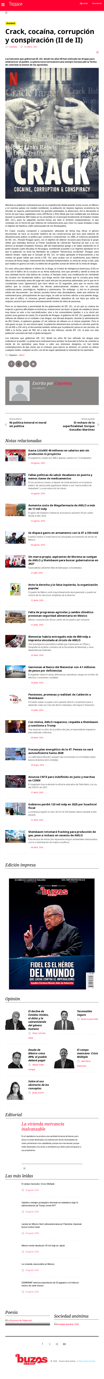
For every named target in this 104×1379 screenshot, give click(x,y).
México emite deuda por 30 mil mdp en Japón (43, 1241)
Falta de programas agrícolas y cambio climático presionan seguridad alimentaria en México (60, 611)
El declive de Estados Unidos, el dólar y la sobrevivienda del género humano (38, 1017)
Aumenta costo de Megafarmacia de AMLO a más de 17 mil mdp (61, 504)
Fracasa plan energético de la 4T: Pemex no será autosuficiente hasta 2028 (60, 749)
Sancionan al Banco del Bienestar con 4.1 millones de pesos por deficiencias (61, 666)
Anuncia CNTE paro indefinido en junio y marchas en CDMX (61, 776)
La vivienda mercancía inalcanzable (43, 1124)
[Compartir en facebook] (11, 361)
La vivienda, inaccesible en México (38, 1260)
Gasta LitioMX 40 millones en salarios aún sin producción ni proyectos (58, 450)
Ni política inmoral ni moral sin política (27, 422)
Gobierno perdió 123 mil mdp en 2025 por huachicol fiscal (62, 803)
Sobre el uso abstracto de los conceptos (38, 1082)
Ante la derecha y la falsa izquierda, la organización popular (63, 584)
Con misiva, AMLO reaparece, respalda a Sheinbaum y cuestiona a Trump (63, 721)
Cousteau (13, 44)
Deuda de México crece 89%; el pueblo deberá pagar (37, 1053)
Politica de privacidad (86, 1357)
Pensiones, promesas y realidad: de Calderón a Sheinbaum (59, 694)
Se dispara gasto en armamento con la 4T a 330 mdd (63, 530)
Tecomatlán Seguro (84, 1010)
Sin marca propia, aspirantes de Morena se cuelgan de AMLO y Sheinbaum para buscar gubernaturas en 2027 (63, 558)
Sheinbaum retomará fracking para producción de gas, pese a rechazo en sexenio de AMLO (62, 831)
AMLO (21, 353)
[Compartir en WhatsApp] (26, 361)
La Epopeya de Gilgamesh (27, 1317)
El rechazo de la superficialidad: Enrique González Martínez (79, 424)
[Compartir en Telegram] (33, 361)
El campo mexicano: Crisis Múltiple (87, 1051)
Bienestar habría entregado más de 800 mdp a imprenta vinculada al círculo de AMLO (59, 636)
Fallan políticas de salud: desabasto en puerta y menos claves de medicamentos (60, 474)
